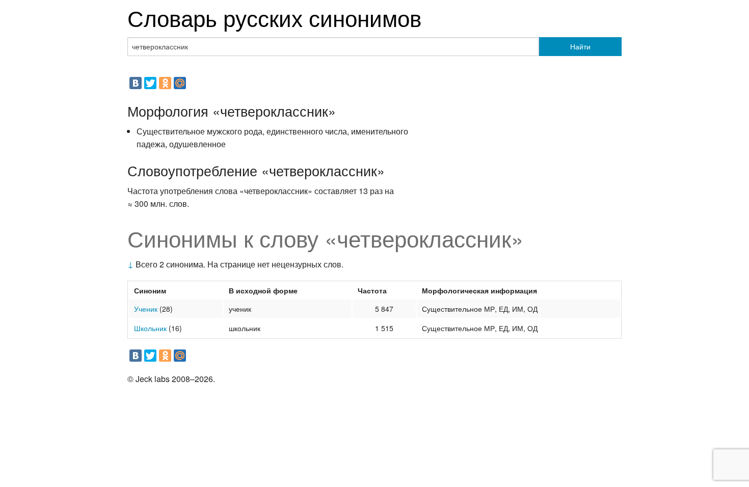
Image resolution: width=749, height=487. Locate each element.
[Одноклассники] (165, 83)
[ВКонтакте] (135, 83)
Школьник (150, 328)
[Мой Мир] (180, 83)
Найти (580, 46)
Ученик (145, 309)
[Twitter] (150, 83)
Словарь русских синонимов (274, 17)
